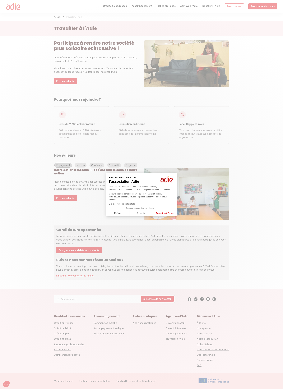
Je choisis (141, 213)
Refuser (118, 213)
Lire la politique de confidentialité (122, 204)
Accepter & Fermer (165, 213)
